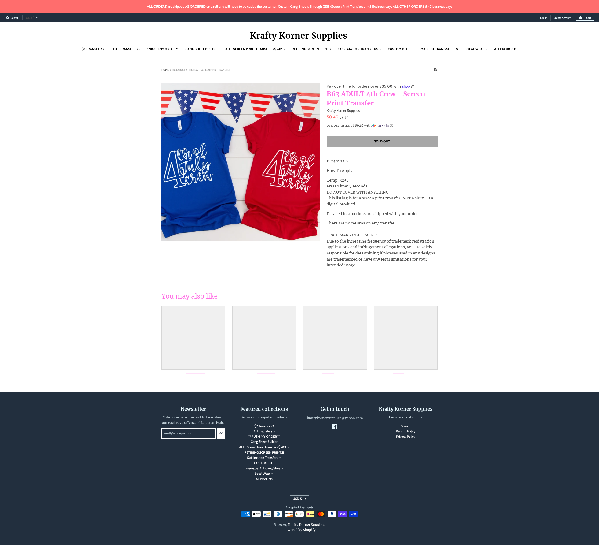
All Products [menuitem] (505, 49)
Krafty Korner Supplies (298, 36)
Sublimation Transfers (262, 457)
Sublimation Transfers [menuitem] (358, 49)
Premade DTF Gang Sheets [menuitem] (436, 49)
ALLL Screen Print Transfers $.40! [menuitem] (253, 49)
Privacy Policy (405, 436)
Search (405, 426)
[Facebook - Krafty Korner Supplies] (435, 69)
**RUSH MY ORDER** (264, 436)
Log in (544, 17)
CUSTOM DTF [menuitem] (398, 49)
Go (221, 433)
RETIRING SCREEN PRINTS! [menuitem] (312, 49)
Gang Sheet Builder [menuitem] (202, 49)
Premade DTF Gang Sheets (264, 468)
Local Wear (262, 473)
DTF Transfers (262, 431)
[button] (382, 125)
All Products (264, 479)
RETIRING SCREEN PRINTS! (264, 452)
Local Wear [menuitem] (475, 49)
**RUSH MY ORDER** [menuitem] (163, 49)
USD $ (30, 17)
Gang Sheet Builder (264, 442)
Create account (562, 17)
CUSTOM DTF (264, 463)
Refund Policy (405, 431)
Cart (587, 17)
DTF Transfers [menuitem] (125, 49)
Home (165, 69)
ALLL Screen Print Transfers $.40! (262, 447)
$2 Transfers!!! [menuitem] (94, 49)
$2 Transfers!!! (264, 426)
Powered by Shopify (299, 530)
